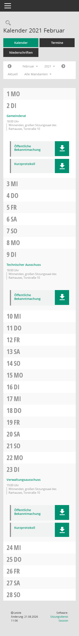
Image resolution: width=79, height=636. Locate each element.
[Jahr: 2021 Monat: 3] (63, 66)
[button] (62, 148)
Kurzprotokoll (24, 164)
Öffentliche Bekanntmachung (27, 148)
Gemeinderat (16, 116)
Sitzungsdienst (59, 618)
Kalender (21, 43)
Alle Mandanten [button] (36, 74)
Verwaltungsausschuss (24, 480)
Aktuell (13, 74)
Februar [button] (29, 66)
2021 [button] (48, 66)
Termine (57, 43)
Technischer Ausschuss (24, 265)
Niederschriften (21, 52)
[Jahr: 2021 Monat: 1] (9, 66)
